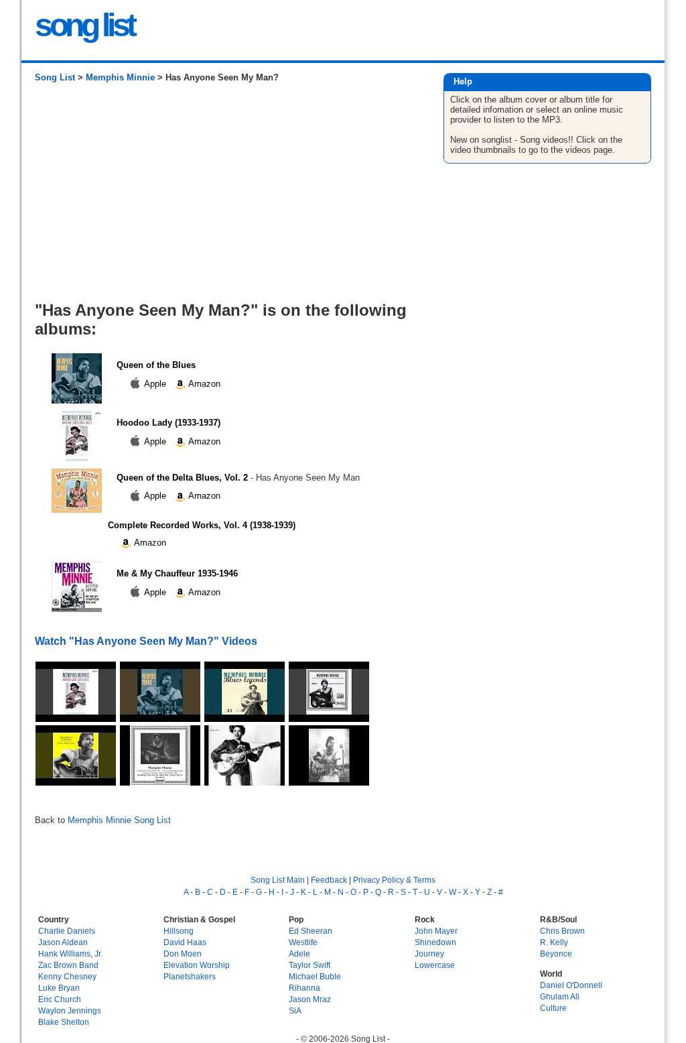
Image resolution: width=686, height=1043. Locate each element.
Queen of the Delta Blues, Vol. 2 (182, 478)
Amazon (203, 384)
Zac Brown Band (68, 965)
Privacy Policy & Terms (394, 879)
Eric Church (59, 999)
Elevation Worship (196, 965)
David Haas (184, 942)
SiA (295, 1010)
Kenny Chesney (67, 976)
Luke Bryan (59, 987)
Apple (155, 384)
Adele (299, 953)
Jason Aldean (63, 942)
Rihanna (304, 987)
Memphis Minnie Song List (119, 820)
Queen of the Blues (156, 365)
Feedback (329, 879)
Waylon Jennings (69, 1010)
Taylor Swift (309, 965)
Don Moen (182, 953)
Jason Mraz (310, 999)
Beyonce (556, 953)
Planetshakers (189, 976)
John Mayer (436, 930)
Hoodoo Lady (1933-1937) (168, 423)
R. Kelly (554, 942)
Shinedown (435, 942)
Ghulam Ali (559, 996)
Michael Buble (315, 976)
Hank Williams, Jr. (70, 953)
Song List (55, 77)
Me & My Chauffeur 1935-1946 (177, 573)
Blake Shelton (63, 1022)
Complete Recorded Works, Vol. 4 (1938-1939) (201, 525)
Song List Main (278, 879)
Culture (553, 1007)
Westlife (303, 942)
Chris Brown (562, 930)
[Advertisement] (225, 197)
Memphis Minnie (120, 77)
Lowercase (435, 965)
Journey (429, 953)
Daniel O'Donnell (571, 985)
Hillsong (178, 930)
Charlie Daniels (66, 930)
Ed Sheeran (310, 930)
